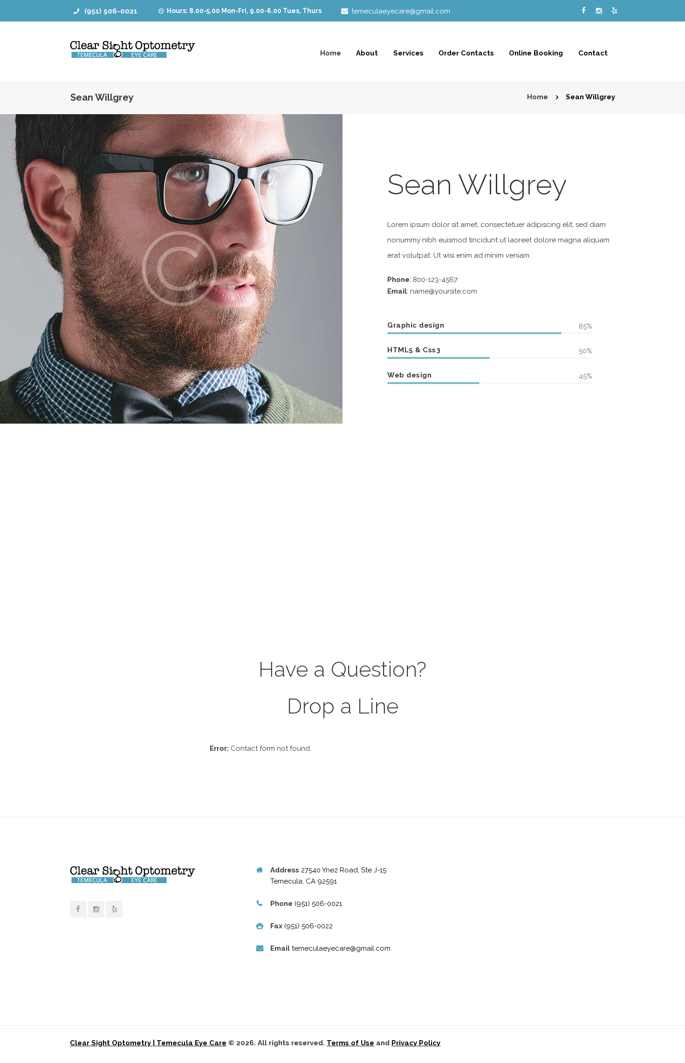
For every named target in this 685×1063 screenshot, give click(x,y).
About (367, 53)
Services (408, 53)
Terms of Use (350, 1043)
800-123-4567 (435, 279)
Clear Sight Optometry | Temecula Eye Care (148, 1043)
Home (330, 53)
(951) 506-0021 (110, 11)
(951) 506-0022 (308, 926)
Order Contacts (466, 53)
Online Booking (536, 53)
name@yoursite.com (443, 291)
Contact (593, 53)
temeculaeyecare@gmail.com (400, 11)
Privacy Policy (415, 1043)
